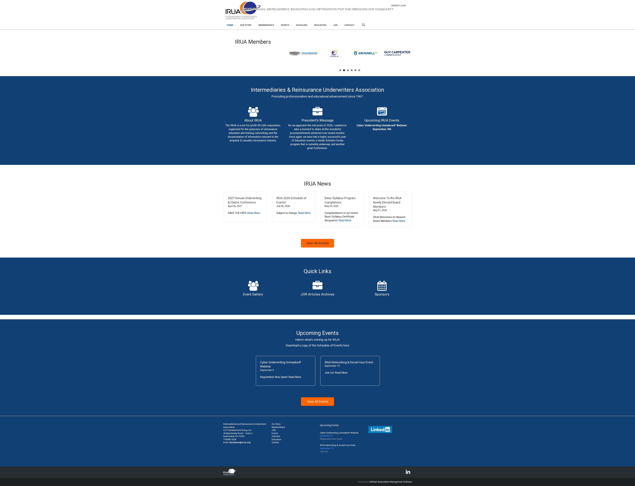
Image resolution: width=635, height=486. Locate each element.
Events (285, 25)
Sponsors (382, 294)
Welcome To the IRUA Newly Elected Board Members (387, 202)
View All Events (317, 401)
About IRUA (253, 120)
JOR (335, 25)
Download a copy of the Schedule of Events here (317, 345)
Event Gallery (253, 294)
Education (320, 25)
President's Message (317, 120)
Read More (253, 213)
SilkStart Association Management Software (390, 482)
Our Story (246, 25)
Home (230, 25)
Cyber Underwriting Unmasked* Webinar (339, 433)
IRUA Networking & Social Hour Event (349, 362)
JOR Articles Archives (317, 294)
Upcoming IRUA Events (381, 120)
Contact (349, 25)
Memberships (266, 25)
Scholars (301, 25)
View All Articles (317, 243)
